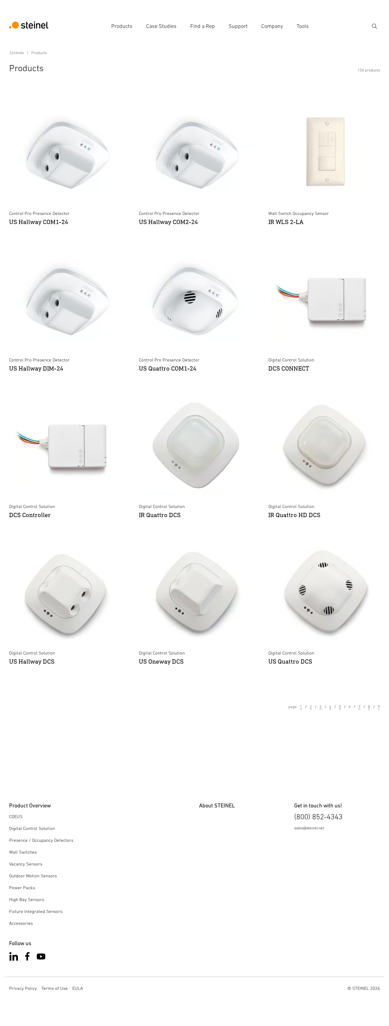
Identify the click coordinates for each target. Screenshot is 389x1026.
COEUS (15, 816)
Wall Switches (23, 852)
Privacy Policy (23, 988)
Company (272, 26)
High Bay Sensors (26, 899)
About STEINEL (217, 805)
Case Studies (161, 26)
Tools (303, 26)
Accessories (21, 923)
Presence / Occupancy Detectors (41, 840)
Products (122, 26)
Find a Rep (202, 26)
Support (238, 26)
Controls (17, 52)
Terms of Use (54, 988)
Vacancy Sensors (25, 863)
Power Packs (22, 887)
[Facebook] (27, 958)
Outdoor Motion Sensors (33, 875)
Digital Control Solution (32, 828)
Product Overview (30, 805)
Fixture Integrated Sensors (35, 911)
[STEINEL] (28, 26)
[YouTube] (41, 958)
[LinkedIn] (13, 958)
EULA (77, 988)
